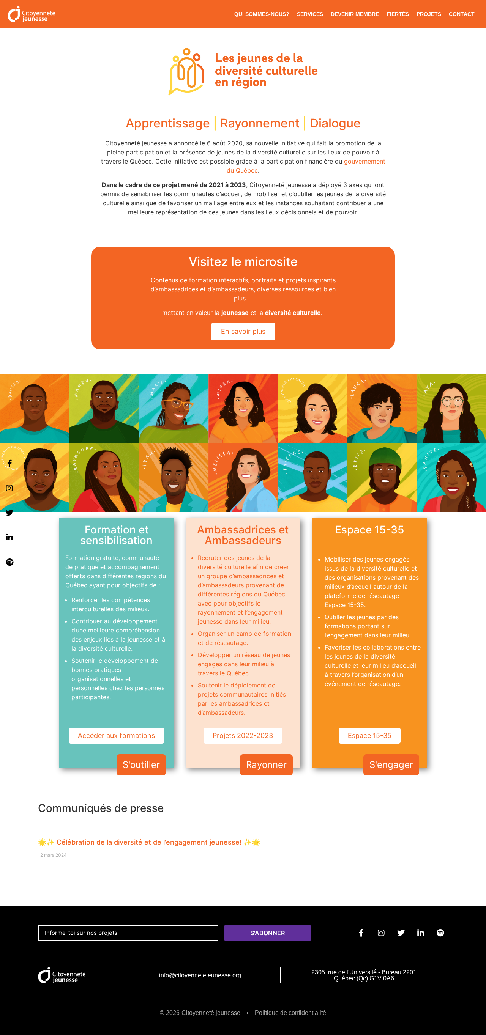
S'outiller (141, 764)
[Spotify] (9, 562)
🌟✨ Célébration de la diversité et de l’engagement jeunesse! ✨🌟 (149, 842)
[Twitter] (9, 513)
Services (310, 14)
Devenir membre (355, 14)
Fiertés (398, 14)
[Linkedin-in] (9, 537)
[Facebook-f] (9, 463)
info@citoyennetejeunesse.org (200, 975)
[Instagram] (9, 488)
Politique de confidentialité (290, 1013)
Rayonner (266, 764)
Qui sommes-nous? (261, 14)
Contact (462, 14)
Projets (429, 14)
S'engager (391, 764)
